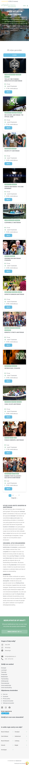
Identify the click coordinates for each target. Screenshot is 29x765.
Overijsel (17, 732)
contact (8, 533)
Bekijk (8, 91)
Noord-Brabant (5, 740)
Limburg (17, 740)
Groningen (4, 749)
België (16, 745)
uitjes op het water (15, 518)
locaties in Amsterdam (9, 526)
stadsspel (22, 511)
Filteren (14, 55)
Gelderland (18, 736)
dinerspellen (6, 581)
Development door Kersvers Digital (21, 763)
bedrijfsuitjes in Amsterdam (10, 547)
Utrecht (3, 745)
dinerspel (13, 516)
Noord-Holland (5, 732)
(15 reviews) (9, 1)
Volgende (14, 498)
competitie (5, 551)
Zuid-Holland (4, 736)
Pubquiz (16, 556)
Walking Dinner (20, 583)
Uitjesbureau (18, 760)
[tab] (7, 732)
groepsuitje (13, 564)
